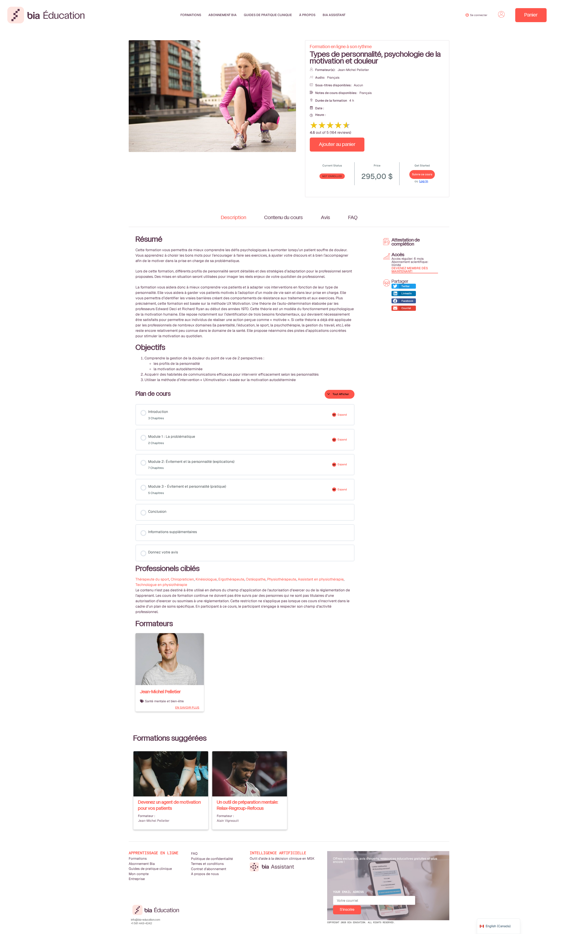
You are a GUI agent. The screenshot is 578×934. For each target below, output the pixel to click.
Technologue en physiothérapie (161, 584)
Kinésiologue (206, 579)
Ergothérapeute (231, 579)
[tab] (233, 218)
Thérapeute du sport (152, 579)
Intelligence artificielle (278, 853)
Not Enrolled (332, 176)
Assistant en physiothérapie (321, 579)
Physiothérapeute (281, 579)
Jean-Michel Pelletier (353, 70)
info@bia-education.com (145, 920)
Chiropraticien (182, 579)
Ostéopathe (256, 579)
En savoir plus (187, 707)
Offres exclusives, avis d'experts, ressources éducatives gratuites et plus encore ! (385, 860)
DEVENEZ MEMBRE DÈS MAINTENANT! (410, 269)
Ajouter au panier (337, 145)
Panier (531, 15)
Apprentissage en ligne (153, 853)
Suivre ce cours (422, 174)
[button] (404, 286)
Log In (423, 181)
